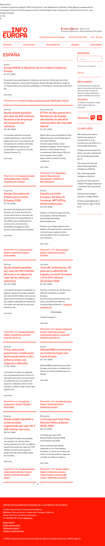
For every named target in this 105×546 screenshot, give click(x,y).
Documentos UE (46, 109)
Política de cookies (11, 528)
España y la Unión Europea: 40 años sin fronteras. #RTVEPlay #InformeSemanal (53, 198)
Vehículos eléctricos (12, 337)
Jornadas (44, 264)
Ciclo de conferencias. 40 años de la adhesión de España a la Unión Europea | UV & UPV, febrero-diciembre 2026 (56, 274)
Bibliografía (45, 416)
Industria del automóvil (20, 334)
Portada (7, 44)
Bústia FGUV (8, 522)
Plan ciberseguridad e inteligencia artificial (86, 174)
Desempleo (60, 172)
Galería (6, 64)
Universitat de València (49, 334)
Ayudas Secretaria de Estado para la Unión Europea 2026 (16, 196)
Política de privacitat (11, 525)
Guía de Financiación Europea (52, 37)
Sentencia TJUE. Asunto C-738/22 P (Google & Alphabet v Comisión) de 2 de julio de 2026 (89, 185)
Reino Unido (9, 407)
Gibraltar (26, 404)
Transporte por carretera (14, 181)
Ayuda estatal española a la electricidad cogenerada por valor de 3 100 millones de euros (19, 424)
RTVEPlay (44, 255)
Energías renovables (21, 474)
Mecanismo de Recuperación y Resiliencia (51, 177)
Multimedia (96, 44)
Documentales (62, 249)
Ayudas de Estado (26, 175)
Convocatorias (25, 249)
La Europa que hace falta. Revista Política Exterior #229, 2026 (55, 422)
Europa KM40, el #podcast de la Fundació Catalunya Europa (35, 69)
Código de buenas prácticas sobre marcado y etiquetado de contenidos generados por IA (89, 154)
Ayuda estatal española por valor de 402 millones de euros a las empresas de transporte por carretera (19, 119)
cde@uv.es (28, 518)
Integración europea (19, 252)
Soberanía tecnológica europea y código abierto (88, 195)
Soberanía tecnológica (57, 477)
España (22, 100)
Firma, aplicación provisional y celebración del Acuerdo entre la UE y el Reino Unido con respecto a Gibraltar (19, 356)
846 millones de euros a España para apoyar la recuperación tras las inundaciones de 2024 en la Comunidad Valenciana (89, 140)
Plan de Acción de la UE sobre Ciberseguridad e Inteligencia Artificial (87, 166)
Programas (8, 190)
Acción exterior (62, 468)
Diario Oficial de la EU (78, 37)
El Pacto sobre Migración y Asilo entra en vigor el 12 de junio (88, 203)
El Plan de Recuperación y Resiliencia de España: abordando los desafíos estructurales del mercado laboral (56, 119)
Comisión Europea (63, 401)
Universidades (10, 255)
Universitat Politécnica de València (55, 336)
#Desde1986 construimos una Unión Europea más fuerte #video (55, 352)
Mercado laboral (47, 181)
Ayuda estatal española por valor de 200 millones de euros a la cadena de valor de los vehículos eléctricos (19, 274)
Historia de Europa (55, 404)
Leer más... (8, 94)
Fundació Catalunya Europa (38, 100)
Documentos (53, 44)
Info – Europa (96, 37)
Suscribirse (82, 99)
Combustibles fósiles (12, 178)
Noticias (7, 109)
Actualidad (29, 44)
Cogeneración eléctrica (14, 471)
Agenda (75, 44)
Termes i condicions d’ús (13, 531)
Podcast (65, 100)
